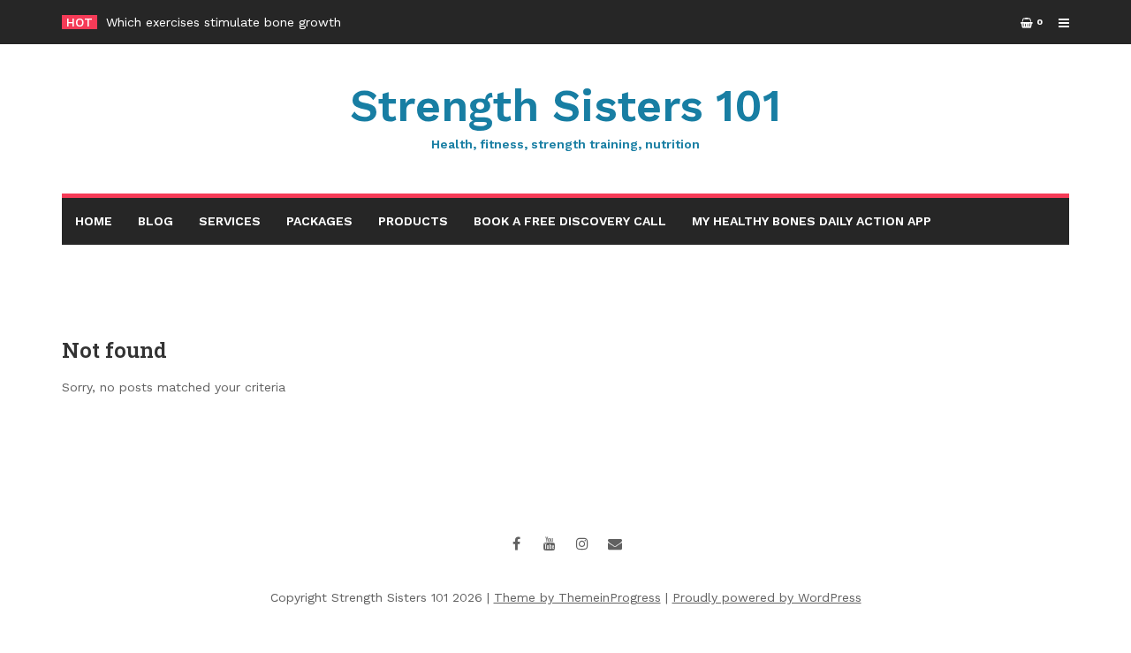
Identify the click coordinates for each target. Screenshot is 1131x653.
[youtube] (550, 543)
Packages (319, 221)
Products (413, 221)
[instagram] (582, 543)
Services (230, 221)
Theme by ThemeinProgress (577, 597)
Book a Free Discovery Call (570, 221)
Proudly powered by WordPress (767, 597)
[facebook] (517, 543)
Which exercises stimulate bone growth (223, 22)
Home (93, 221)
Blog (155, 221)
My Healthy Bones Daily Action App (811, 221)
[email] (615, 543)
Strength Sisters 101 (565, 115)
